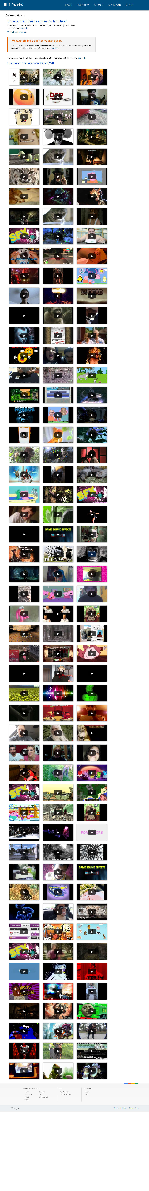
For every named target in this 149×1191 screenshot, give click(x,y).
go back (82, 58)
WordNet (24, 28)
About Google (123, 1108)
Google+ (87, 1092)
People (27, 1097)
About (129, 5)
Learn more (54, 48)
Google (116, 1108)
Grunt (20, 15)
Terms (136, 1108)
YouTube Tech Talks (65, 1094)
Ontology (83, 5)
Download (114, 5)
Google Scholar (64, 1092)
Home (68, 5)
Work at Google (43, 1097)
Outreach (42, 1092)
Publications (28, 1094)
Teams (27, 1099)
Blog (40, 1094)
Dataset (98, 5)
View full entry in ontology (17, 32)
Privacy (131, 1108)
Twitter (87, 1094)
